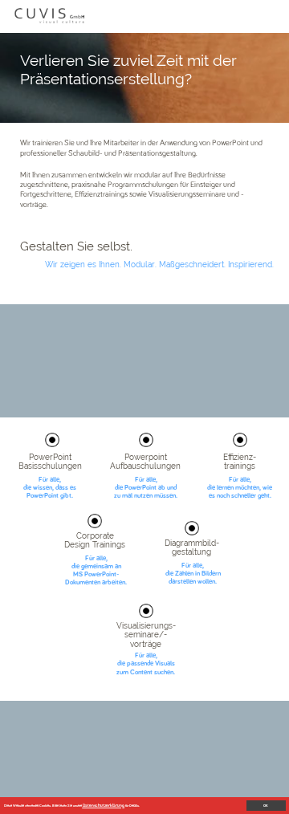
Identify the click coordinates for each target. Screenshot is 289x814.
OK (265, 806)
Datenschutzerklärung (103, 806)
